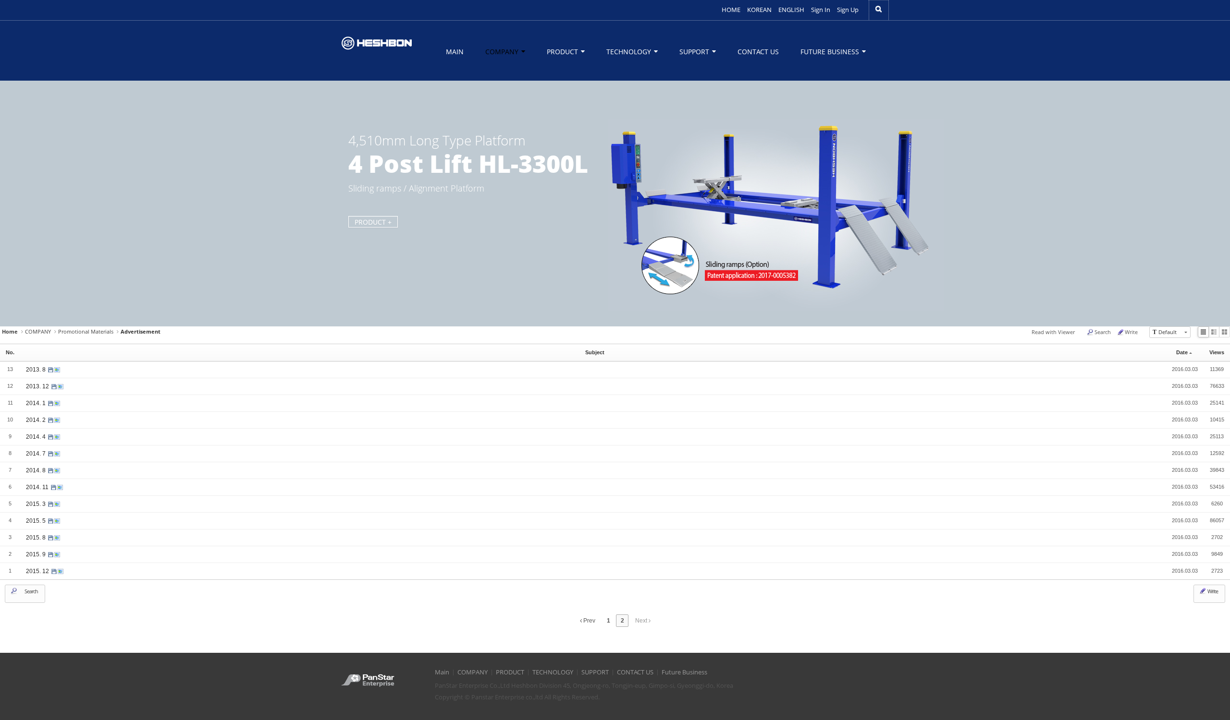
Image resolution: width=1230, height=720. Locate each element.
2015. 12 (38, 571)
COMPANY (502, 51)
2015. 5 (36, 520)
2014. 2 (36, 420)
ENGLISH (791, 10)
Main (455, 51)
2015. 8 (36, 537)
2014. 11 (38, 487)
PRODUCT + (373, 222)
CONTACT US (758, 51)
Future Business (830, 51)
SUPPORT (695, 51)
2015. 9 (36, 554)
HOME (731, 10)
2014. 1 (36, 403)
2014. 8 (36, 470)
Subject (594, 352)
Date (1182, 352)
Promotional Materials (85, 331)
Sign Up (848, 10)
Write (1131, 332)
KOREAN (759, 10)
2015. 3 (36, 504)
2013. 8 (36, 369)
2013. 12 (38, 386)
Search (1103, 332)
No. (10, 352)
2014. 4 (36, 436)
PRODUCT (563, 51)
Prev (588, 620)
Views (1216, 352)
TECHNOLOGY (629, 51)
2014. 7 (36, 453)
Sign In (820, 10)
